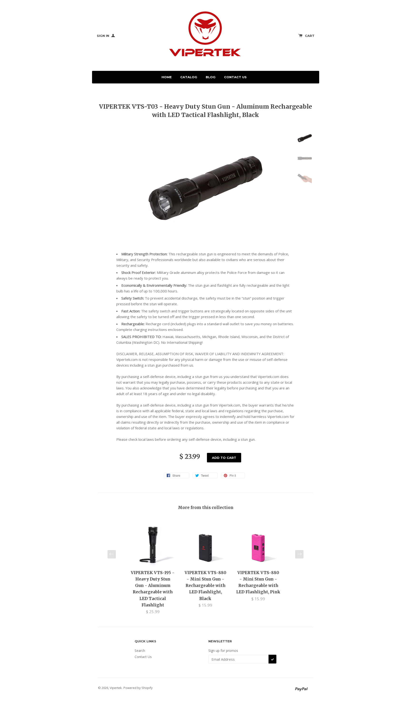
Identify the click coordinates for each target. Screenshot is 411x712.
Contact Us (235, 77)
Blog (210, 77)
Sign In (103, 36)
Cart (309, 36)
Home (166, 77)
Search (140, 650)
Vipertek (116, 688)
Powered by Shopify (138, 688)
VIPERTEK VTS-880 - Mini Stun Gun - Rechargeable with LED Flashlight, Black (205, 585)
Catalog (188, 77)
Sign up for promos (223, 650)
